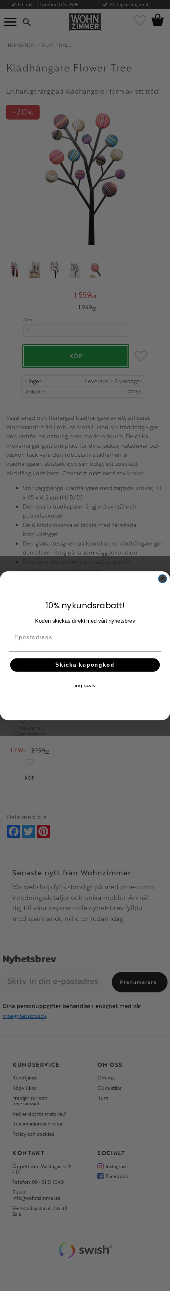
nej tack (85, 685)
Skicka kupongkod (85, 664)
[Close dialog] (162, 578)
